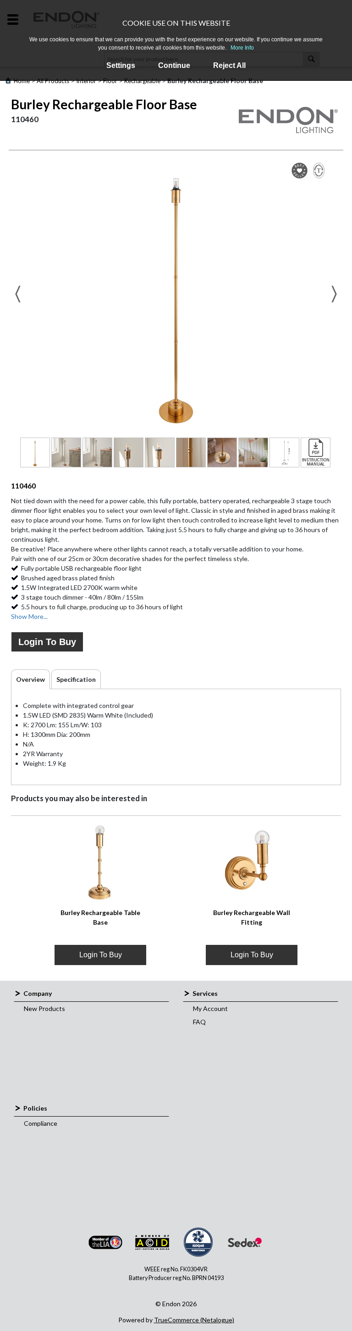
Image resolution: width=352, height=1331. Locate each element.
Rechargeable (142, 80)
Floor (110, 80)
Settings (120, 65)
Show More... (29, 616)
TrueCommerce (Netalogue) (194, 1320)
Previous (18, 294)
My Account (210, 1008)
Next (334, 294)
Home (22, 80)
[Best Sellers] (299, 170)
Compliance (40, 1123)
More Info (242, 48)
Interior (86, 80)
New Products (44, 1008)
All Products (53, 80)
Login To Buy (47, 642)
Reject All (229, 65)
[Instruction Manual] (315, 452)
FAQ (199, 1022)
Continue (174, 65)
